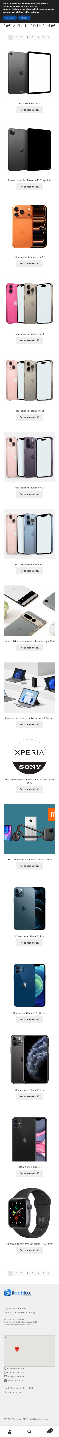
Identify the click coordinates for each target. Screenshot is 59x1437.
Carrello (45, 1429)
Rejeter (24, 18)
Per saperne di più (29, 109)
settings (35, 12)
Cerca (29, 1431)
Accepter (10, 18)
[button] (17, 1349)
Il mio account (10, 1431)
